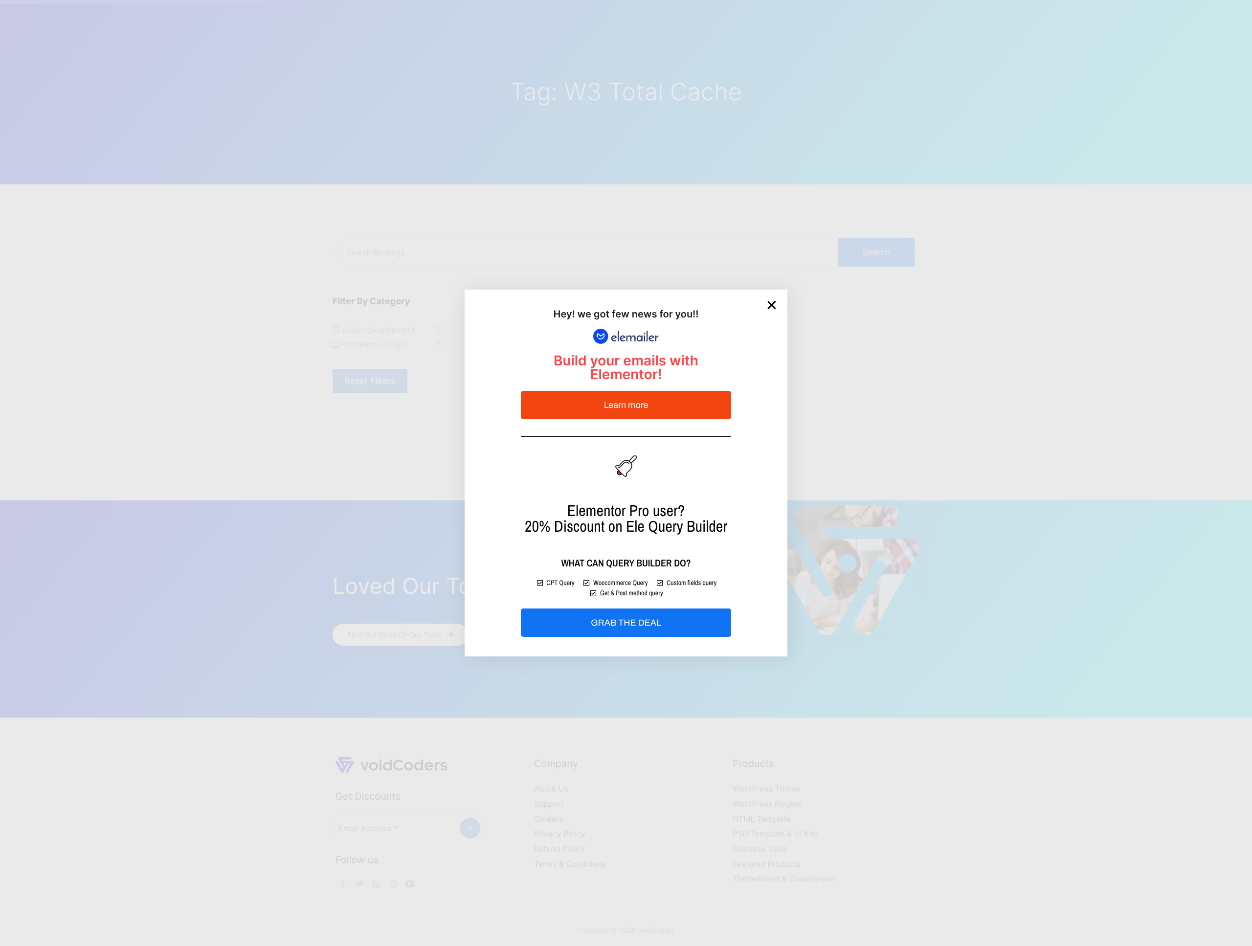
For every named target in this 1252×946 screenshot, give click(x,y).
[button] (772, 305)
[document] (626, 473)
